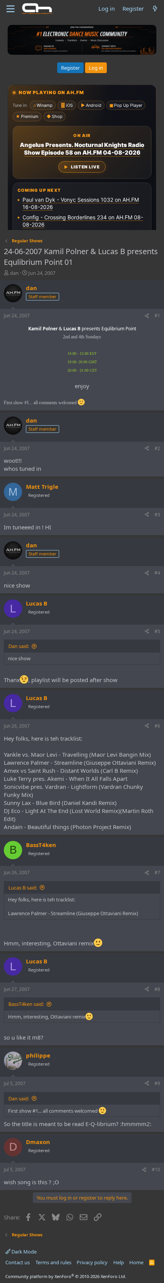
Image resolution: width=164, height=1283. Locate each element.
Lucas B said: (22, 887)
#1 (157, 315)
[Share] (147, 316)
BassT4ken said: (26, 1004)
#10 (156, 1169)
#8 (157, 989)
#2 (157, 448)
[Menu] (10, 8)
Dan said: (18, 646)
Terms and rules (53, 1262)
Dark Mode (23, 1251)
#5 (157, 631)
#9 (157, 1083)
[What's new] (155, 9)
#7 (157, 872)
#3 (157, 514)
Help (118, 1262)
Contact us (17, 1262)
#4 (157, 573)
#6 (157, 726)
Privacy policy (92, 1262)
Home (136, 1262)
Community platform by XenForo (65, 1276)
